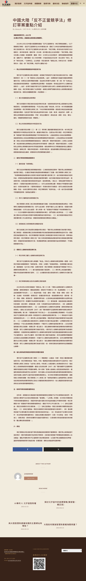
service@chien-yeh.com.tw (14, 560)
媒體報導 (38, 3)
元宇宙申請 (28, 3)
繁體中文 (74, 3)
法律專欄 (43, 29)
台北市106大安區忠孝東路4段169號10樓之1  (14, 551)
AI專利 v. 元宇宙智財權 (25, 503)
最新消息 (56, 3)
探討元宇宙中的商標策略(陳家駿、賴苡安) (61, 503)
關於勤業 (18, 3)
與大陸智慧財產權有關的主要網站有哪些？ (25, 524)
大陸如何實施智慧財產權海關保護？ (60, 524)
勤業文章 (37, 29)
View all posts (30, 478)
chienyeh (18, 29)
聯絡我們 (65, 3)
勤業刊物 (47, 3)
